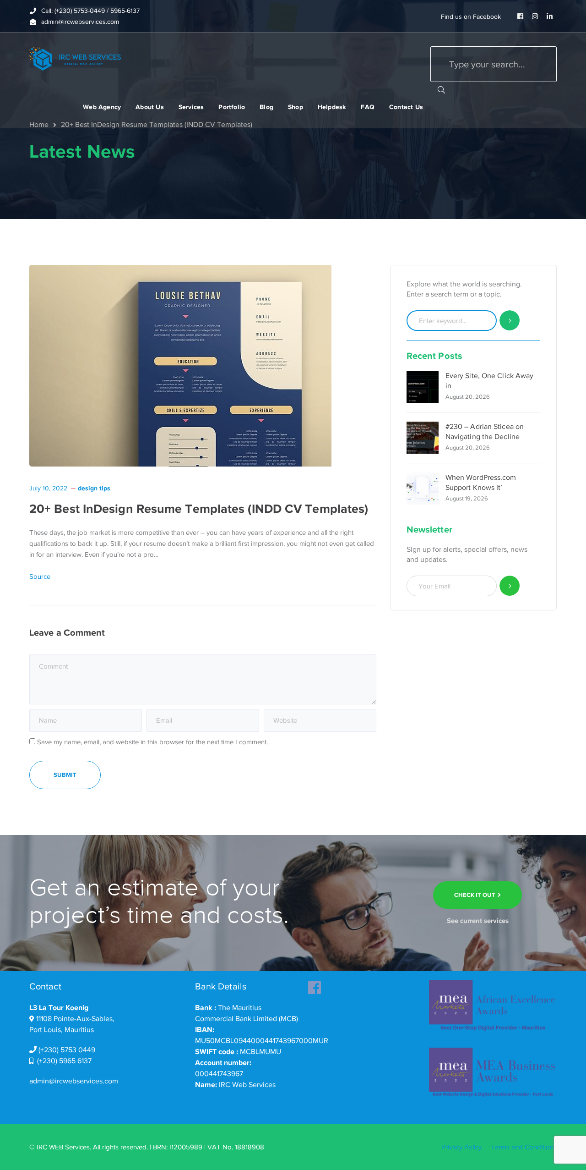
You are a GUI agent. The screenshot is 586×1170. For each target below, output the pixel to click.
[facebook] (314, 984)
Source (39, 576)
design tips (94, 488)
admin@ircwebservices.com (73, 1081)
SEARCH (441, 89)
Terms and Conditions (524, 1147)
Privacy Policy (461, 1147)
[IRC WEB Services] (75, 58)
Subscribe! (509, 586)
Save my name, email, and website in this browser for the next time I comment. (152, 742)
